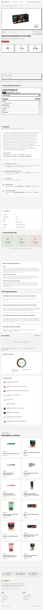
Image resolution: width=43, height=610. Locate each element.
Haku (3, 601)
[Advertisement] (21, 64)
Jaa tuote (37, 32)
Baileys (17, 219)
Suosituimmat (14, 1)
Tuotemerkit (21, 1)
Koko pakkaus (10, 92)
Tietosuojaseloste (27, 597)
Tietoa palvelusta (27, 595)
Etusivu (2, 5)
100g (4, 92)
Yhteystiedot (26, 599)
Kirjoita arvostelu (37, 335)
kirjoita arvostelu (5, 349)
